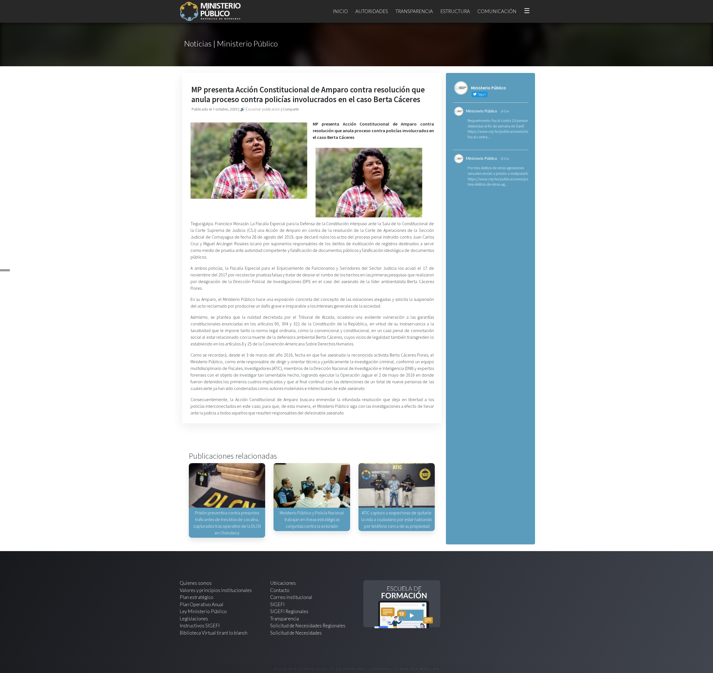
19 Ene (504, 111)
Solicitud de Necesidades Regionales (307, 625)
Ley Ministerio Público (203, 611)
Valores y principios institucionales (216, 590)
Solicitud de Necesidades (296, 633)
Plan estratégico (197, 597)
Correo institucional (291, 597)
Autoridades (371, 11)
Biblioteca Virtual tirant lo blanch (213, 633)
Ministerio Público (481, 111)
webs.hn (429, 669)
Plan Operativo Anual (201, 604)
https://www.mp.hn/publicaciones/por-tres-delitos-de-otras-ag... (499, 181)
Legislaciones (194, 619)
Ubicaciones (283, 583)
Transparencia (414, 11)
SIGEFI (277, 604)
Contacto (279, 590)
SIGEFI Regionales (289, 611)
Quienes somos (196, 583)
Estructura (455, 11)
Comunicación (496, 11)
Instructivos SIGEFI (200, 625)
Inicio (340, 11)
